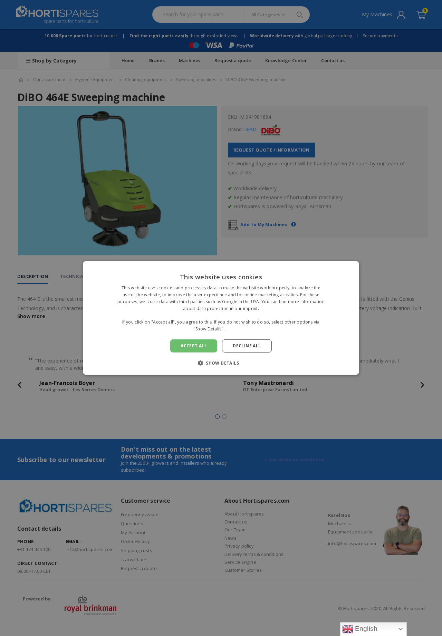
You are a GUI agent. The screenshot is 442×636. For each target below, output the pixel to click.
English (365, 628)
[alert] (221, 318)
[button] (221, 362)
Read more (237, 329)
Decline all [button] (247, 346)
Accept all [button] (194, 346)
